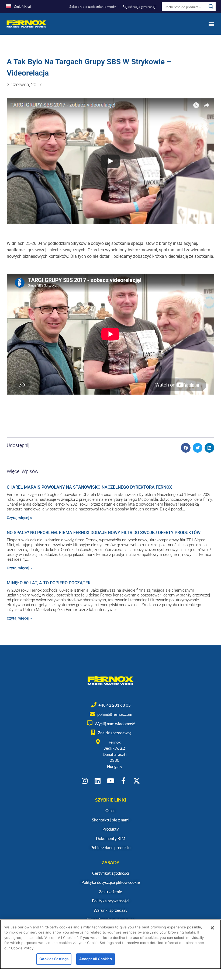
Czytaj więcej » (19, 518)
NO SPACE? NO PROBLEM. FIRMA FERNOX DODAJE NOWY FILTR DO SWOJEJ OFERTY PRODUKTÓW (104, 532)
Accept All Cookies (95, 959)
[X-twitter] (136, 780)
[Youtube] (110, 780)
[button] (211, 23)
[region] (110, 944)
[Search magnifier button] (211, 6)
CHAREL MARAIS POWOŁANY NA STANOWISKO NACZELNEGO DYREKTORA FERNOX (89, 487)
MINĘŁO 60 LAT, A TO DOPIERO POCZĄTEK (49, 582)
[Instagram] (84, 780)
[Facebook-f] (123, 780)
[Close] (212, 928)
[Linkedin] (97, 780)
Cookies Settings (53, 959)
